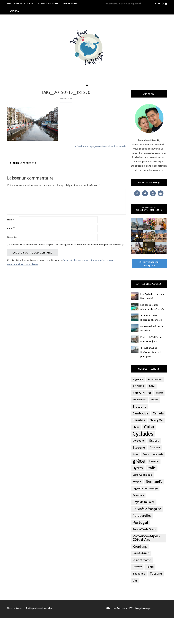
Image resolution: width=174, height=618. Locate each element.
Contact (15, 10)
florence (155, 447)
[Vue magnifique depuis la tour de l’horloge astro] (161, 248)
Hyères (138, 468)
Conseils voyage (48, 3)
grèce (139, 461)
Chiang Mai (156, 420)
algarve (138, 379)
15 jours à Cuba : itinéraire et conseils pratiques (151, 352)
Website (12, 237)
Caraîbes (139, 420)
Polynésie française (147, 509)
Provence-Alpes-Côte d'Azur (147, 538)
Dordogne (139, 440)
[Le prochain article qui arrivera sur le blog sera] (161, 236)
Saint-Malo (141, 553)
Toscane (156, 574)
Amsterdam (155, 379)
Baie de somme (139, 400)
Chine (136, 427)
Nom (10, 219)
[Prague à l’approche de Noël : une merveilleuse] (137, 236)
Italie (151, 468)
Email (11, 228)
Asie (152, 386)
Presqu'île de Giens (144, 529)
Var (135, 580)
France (135, 454)
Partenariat (71, 3)
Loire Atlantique (142, 474)
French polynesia (153, 454)
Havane (154, 461)
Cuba (149, 427)
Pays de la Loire (144, 502)
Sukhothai (137, 567)
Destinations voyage (20, 3)
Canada (158, 413)
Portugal (140, 522)
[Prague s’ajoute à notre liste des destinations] (149, 248)
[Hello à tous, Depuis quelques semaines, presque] (149, 224)
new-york (137, 481)
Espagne (139, 447)
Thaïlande (139, 573)
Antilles (138, 386)
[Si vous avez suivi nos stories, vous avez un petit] (137, 224)
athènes (159, 393)
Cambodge (140, 413)
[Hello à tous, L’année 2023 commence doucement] (137, 248)
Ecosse (154, 441)
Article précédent (24, 163)
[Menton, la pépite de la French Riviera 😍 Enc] (149, 236)
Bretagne (139, 406)
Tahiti (150, 566)
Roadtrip (140, 546)
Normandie (154, 481)
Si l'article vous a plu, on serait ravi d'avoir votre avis (100, 146)
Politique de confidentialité (39, 608)
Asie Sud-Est (142, 393)
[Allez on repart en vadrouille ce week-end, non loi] (161, 224)
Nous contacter (14, 608)
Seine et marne (142, 560)
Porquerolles (142, 516)
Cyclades (143, 433)
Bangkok (154, 400)
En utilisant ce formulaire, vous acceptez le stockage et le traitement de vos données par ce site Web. (66, 244)
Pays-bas (138, 495)
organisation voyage (145, 488)
